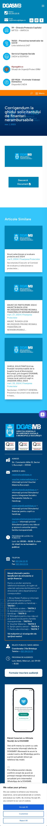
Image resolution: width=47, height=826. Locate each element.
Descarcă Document (22, 182)
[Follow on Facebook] (41, 20)
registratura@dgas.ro (22, 474)
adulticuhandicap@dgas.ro (24, 490)
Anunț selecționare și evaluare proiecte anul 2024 (21, 255)
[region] (23, 804)
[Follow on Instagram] (36, 20)
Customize (23, 814)
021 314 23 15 (22, 561)
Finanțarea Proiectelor (30, 259)
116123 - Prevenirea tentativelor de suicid (27, 42)
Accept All (23, 807)
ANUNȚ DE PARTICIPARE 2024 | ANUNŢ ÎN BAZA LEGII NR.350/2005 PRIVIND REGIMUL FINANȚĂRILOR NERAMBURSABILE (23, 308)
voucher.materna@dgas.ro (24, 479)
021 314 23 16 (22, 564)
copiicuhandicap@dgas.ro (24, 505)
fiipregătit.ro (17, 67)
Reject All (23, 821)
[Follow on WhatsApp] (31, 20)
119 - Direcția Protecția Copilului (26, 27)
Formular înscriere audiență (23, 672)
